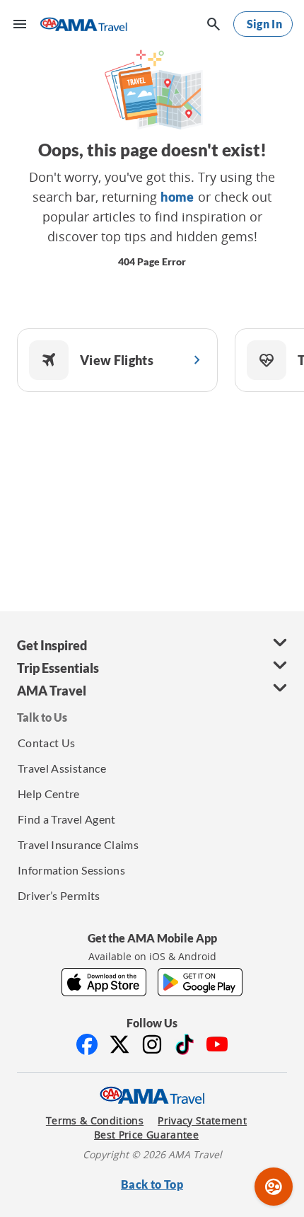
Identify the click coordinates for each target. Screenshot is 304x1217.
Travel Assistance (62, 768)
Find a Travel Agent (67, 819)
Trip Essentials (58, 668)
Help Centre (49, 793)
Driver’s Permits (59, 895)
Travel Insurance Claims (78, 844)
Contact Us (47, 742)
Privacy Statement (202, 1120)
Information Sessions (71, 870)
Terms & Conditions (95, 1120)
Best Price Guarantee (146, 1135)
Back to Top (152, 1184)
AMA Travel (51, 690)
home (177, 196)
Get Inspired (52, 645)
